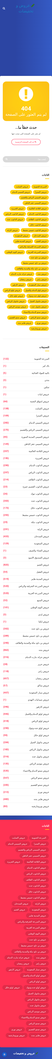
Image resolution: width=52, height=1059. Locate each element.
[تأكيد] (7, 158)
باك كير (46, 366)
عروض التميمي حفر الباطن (36, 203)
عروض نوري (42, 323)
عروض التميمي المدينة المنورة (35, 437)
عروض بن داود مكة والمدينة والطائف (32, 268)
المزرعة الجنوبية (40, 186)
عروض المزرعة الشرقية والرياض (33, 246)
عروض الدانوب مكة (40, 522)
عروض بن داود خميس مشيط (35, 263)
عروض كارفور (18, 284)
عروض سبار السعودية (38, 284)
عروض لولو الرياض (12, 290)
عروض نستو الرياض (39, 317)
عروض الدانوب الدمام (38, 214)
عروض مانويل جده (39, 306)
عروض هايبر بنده (24, 323)
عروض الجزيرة (18, 208)
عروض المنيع (43, 600)
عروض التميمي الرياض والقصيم (34, 197)
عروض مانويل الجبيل (38, 301)
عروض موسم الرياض (17, 306)
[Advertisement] (26, 44)
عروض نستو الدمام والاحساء (35, 312)
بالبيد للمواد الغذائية (40, 373)
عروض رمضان (26, 279)
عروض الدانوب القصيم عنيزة (36, 486)
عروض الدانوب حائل (38, 224)
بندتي (47, 380)
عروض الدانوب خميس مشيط (35, 230)
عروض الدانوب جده (15, 219)
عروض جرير (43, 664)
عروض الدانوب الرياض (14, 214)
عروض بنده (42, 274)
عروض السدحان (40, 235)
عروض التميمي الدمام (21, 192)
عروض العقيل (42, 572)
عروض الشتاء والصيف (39, 550)
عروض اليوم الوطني (14, 252)
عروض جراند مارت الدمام (21, 274)
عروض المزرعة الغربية (37, 252)
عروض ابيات (43, 394)
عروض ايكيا (44, 621)
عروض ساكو (43, 685)
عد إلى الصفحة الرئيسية (25, 142)
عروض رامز (42, 279)
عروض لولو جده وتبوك (37, 295)
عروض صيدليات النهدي (38, 699)
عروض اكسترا (41, 192)
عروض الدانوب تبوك (40, 493)
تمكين (46, 387)
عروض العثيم (41, 241)
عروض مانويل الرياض (16, 301)
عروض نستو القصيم (17, 317)
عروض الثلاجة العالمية (38, 208)
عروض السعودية (21, 235)
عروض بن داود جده (39, 257)
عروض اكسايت (22, 186)
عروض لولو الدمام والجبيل (36, 290)
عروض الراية (12, 230)
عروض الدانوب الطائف (37, 219)
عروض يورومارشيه (39, 328)
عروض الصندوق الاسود (38, 557)
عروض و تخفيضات (24, 8)
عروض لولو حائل (16, 295)
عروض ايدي (43, 614)
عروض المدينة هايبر (23, 241)
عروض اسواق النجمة (39, 401)
